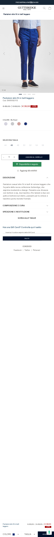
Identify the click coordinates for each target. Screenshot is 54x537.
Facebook (18, 250)
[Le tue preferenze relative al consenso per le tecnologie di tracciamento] (49, 532)
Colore (10, 120)
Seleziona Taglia (10, 140)
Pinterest (36, 250)
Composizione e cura (14, 206)
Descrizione (9, 178)
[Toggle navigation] (3, 8)
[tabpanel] (27, 56)
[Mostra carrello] (50, 9)
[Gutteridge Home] (27, 8)
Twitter (28, 250)
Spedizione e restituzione (16, 212)
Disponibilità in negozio (28, 164)
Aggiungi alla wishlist (28, 171)
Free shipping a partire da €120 (27, 4)
